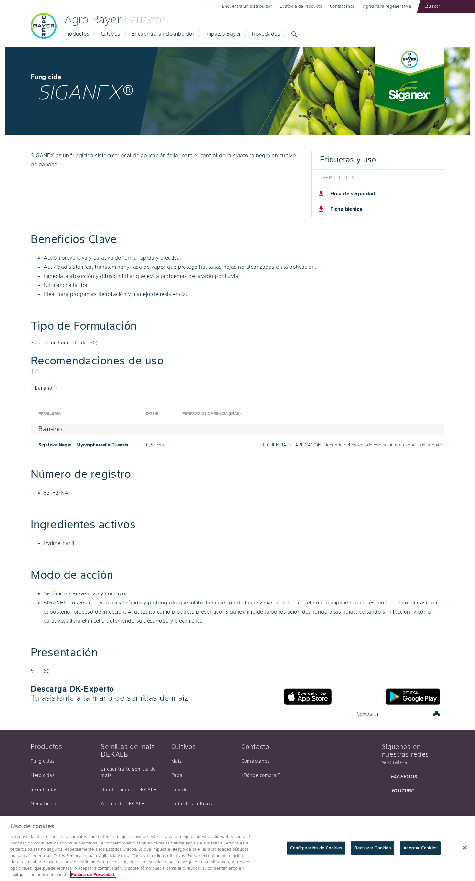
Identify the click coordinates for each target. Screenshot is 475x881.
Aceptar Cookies (420, 848)
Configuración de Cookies (316, 848)
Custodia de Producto (301, 6)
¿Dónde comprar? (260, 775)
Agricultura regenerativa (387, 6)
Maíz (176, 761)
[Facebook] (390, 714)
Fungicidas (43, 761)
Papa (177, 775)
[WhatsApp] (421, 714)
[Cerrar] (465, 848)
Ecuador (432, 6)
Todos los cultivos (192, 804)
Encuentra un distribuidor (247, 6)
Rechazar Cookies (372, 848)
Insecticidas (44, 789)
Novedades (266, 33)
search (294, 34)
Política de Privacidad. (93, 874)
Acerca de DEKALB (123, 804)
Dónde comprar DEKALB (129, 789)
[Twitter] (405, 714)
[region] (237, 848)
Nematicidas (45, 804)
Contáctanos (342, 6)
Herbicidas (43, 775)
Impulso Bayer (223, 33)
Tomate (179, 789)
